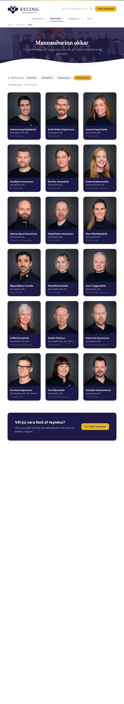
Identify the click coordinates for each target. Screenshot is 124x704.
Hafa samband (105, 8)
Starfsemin (37, 18)
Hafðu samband (97, 426)
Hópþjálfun (74, 18)
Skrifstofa (47, 77)
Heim (10, 25)
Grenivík (31, 77)
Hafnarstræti (82, 77)
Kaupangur (64, 77)
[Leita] (91, 9)
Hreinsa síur (16, 84)
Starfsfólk (55, 18)
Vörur (90, 18)
